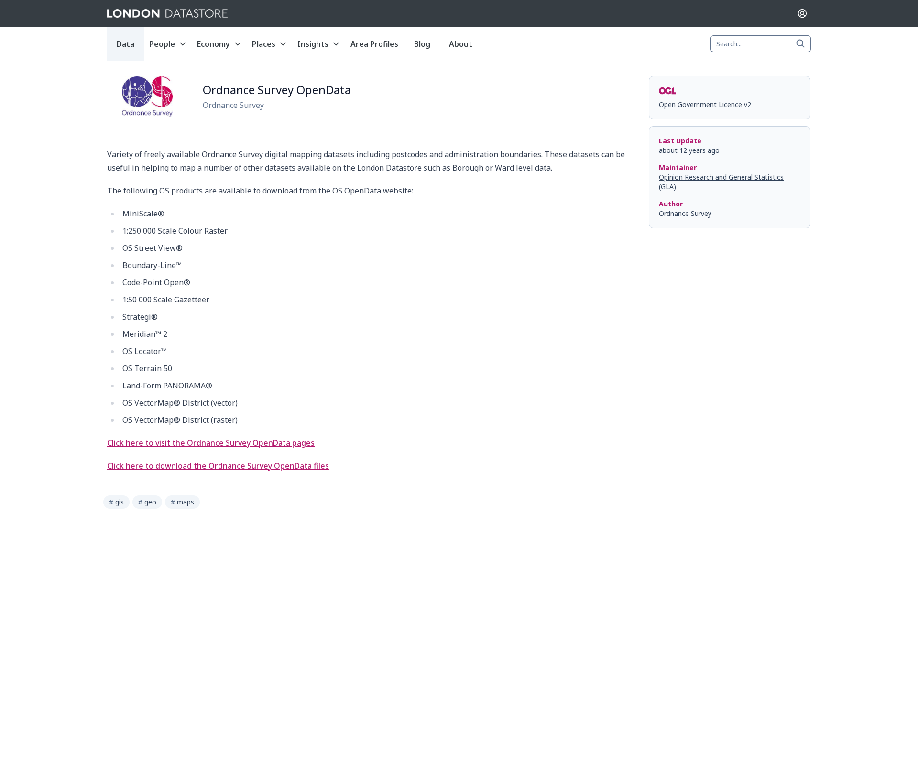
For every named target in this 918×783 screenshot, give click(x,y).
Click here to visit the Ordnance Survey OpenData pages (211, 443)
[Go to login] (802, 13)
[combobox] (760, 44)
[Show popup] (803, 44)
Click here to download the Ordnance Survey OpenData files (218, 466)
